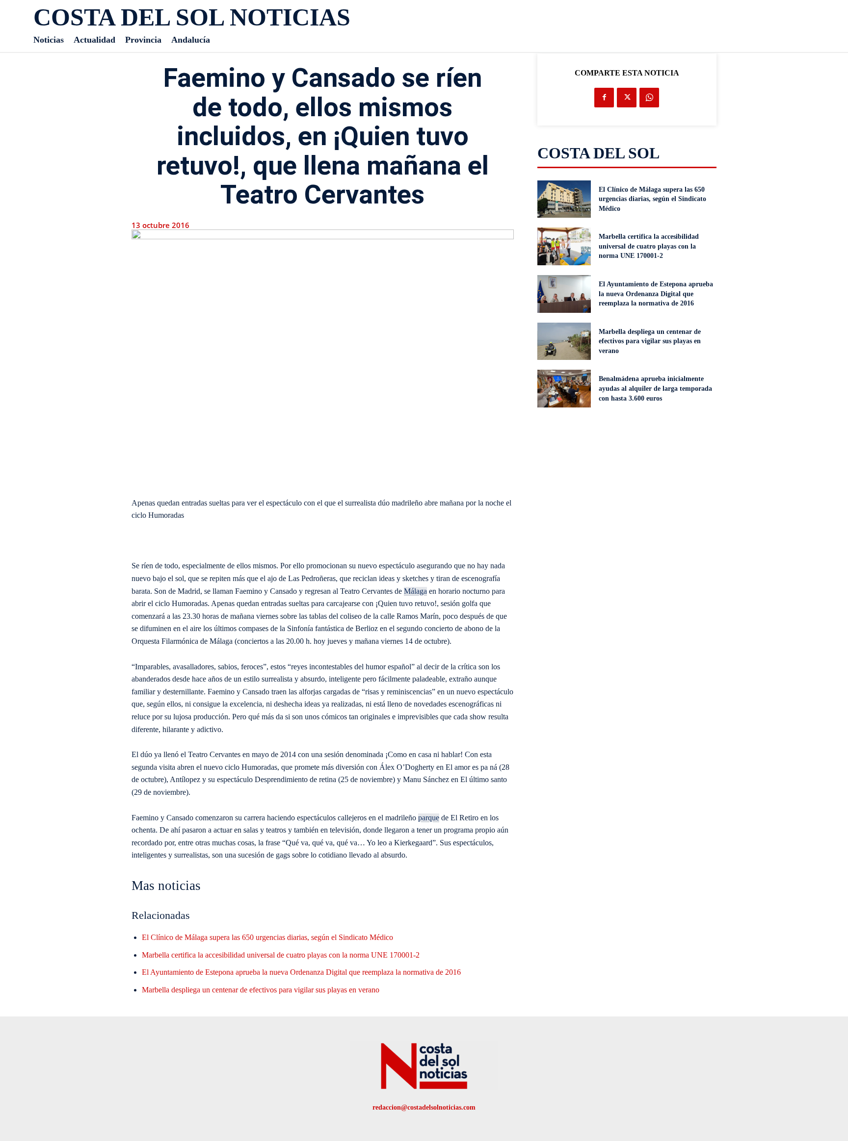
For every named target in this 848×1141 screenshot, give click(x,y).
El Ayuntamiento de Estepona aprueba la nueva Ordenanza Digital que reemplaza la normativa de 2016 (301, 972)
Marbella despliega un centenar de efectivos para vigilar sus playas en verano (260, 990)
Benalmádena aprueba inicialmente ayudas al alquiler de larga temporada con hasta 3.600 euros (655, 388)
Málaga (415, 591)
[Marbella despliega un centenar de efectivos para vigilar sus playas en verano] (564, 341)
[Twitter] (626, 97)
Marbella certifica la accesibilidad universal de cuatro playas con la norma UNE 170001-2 (281, 955)
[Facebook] (604, 97)
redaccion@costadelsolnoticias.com (424, 1107)
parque (428, 817)
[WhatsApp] (649, 97)
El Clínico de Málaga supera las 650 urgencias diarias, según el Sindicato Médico (267, 937)
